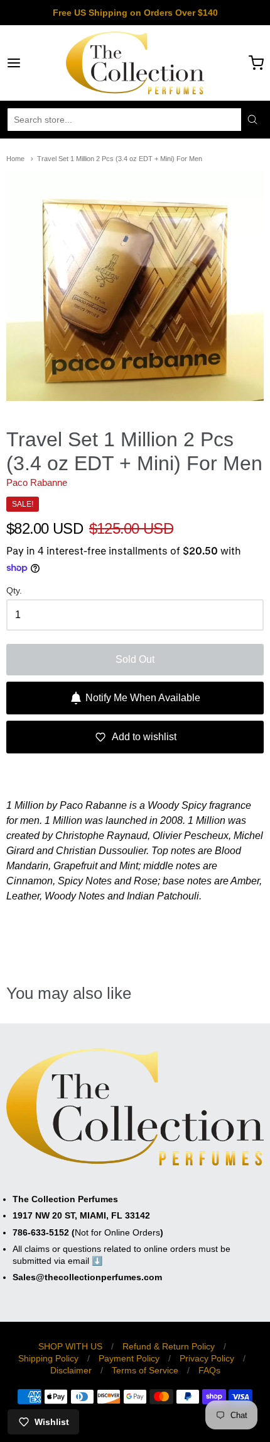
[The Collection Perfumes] (135, 62)
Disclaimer (71, 1370)
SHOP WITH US (70, 1346)
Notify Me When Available (142, 697)
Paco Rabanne (36, 482)
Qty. (14, 590)
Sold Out (135, 659)
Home (15, 158)
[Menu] (32, 62)
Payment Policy (129, 1358)
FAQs (209, 1370)
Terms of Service (145, 1370)
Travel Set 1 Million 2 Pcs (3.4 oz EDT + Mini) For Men (119, 158)
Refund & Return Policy (168, 1346)
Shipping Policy (48, 1358)
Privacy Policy (207, 1358)
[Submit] (252, 119)
